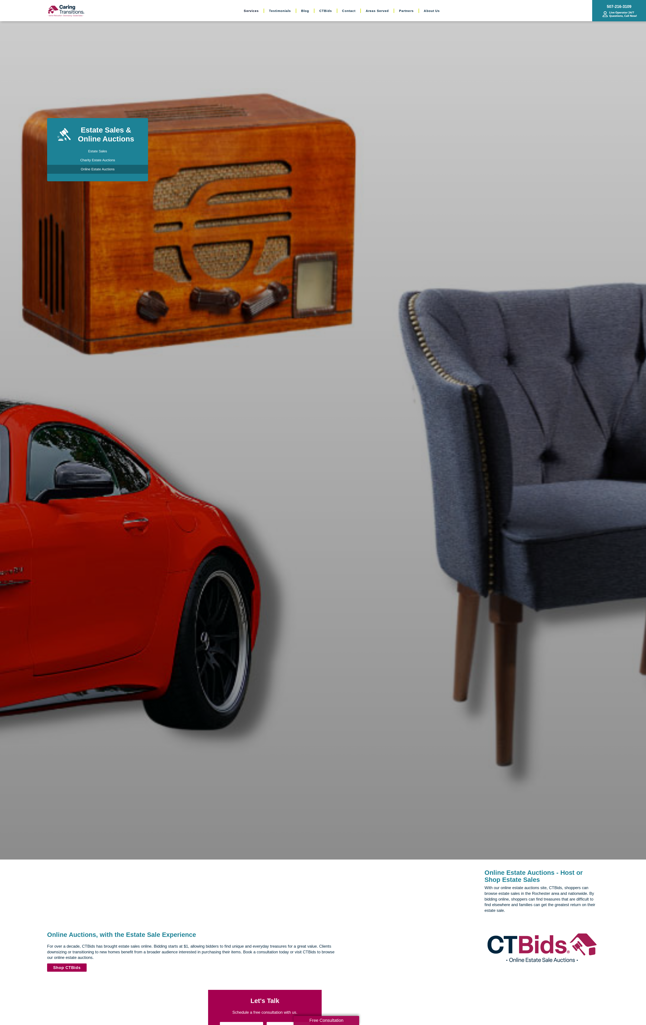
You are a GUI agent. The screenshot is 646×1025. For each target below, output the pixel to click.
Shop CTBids (67, 967)
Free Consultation (326, 1020)
